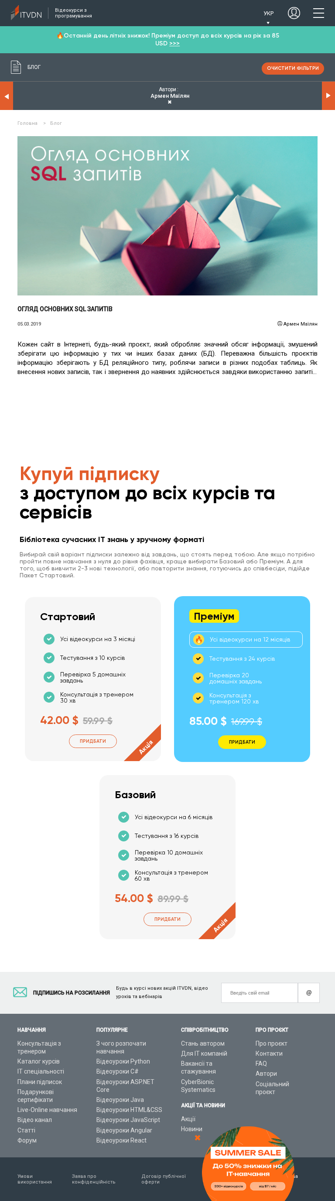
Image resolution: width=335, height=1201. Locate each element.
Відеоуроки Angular (124, 1130)
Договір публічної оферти (163, 1179)
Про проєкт (271, 1043)
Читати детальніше (168, 215)
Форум (27, 1140)
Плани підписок (39, 1081)
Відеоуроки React (121, 1140)
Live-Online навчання (47, 1109)
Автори (266, 1073)
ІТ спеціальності (40, 1071)
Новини (191, 1129)
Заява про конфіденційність (94, 1179)
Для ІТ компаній (204, 1053)
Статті (26, 1130)
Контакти (269, 1053)
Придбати (93, 741)
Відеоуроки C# (117, 1071)
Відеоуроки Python (123, 1061)
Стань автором (203, 1043)
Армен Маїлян (301, 324)
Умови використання (34, 1179)
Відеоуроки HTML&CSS (129, 1109)
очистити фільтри (293, 68)
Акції (188, 1118)
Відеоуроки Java (120, 1099)
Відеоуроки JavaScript (128, 1119)
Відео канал (34, 1119)
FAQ (261, 1063)
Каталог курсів (38, 1061)
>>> (174, 43)
